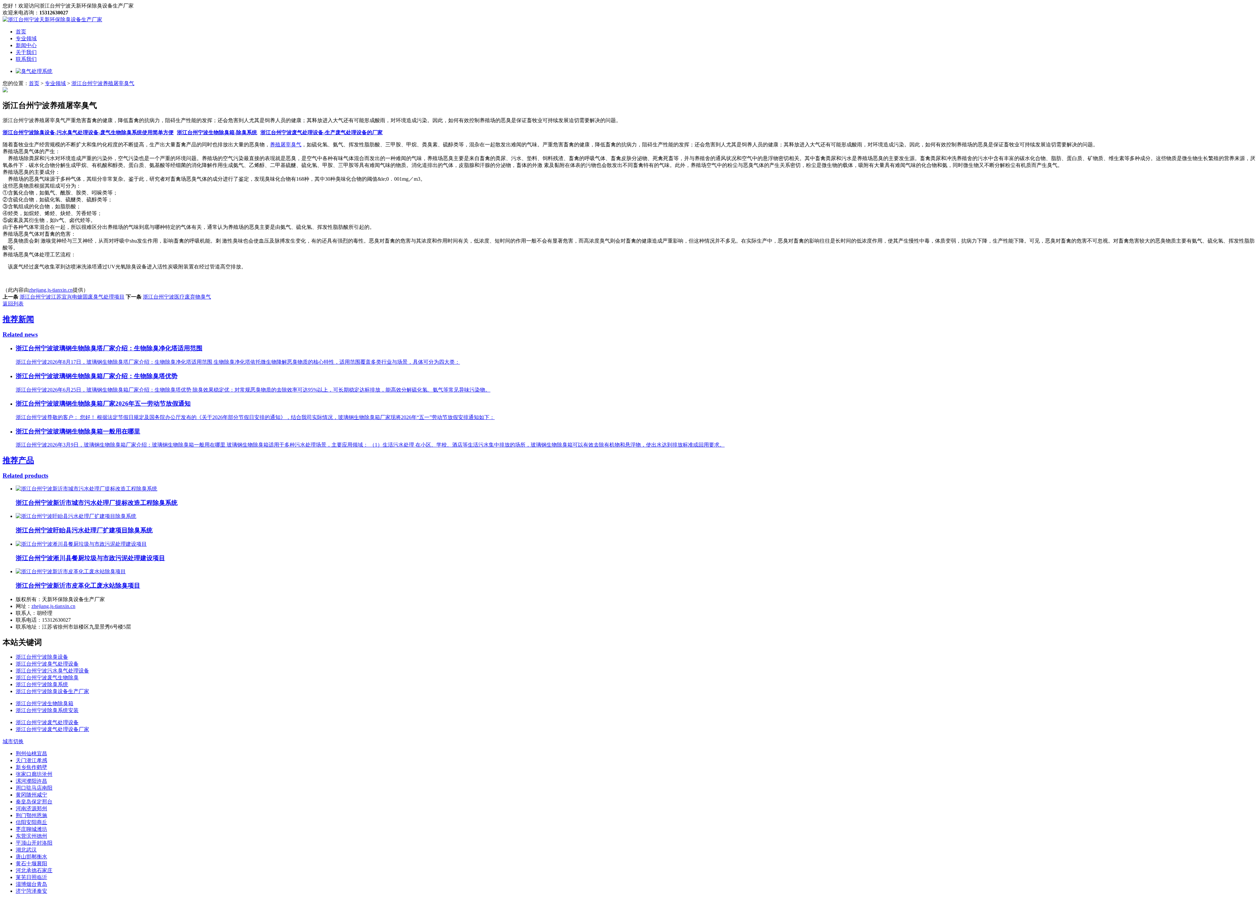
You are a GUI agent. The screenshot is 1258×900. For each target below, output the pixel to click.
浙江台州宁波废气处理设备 (47, 722)
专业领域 (26, 38)
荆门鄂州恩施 (31, 815)
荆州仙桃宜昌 (31, 753)
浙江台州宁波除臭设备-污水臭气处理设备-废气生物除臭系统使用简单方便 (88, 132)
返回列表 (13, 303)
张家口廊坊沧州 (34, 774)
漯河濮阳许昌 (31, 781)
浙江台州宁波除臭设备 (42, 657)
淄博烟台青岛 (31, 884)
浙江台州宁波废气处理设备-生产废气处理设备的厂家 (321, 132)
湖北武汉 (26, 850)
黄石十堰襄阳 (31, 863)
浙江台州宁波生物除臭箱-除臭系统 (217, 132)
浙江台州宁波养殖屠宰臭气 (102, 83)
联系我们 (26, 59)
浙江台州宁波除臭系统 (42, 684)
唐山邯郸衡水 (31, 856)
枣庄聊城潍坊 (31, 829)
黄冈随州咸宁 (31, 795)
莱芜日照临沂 (31, 877)
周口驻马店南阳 (34, 788)
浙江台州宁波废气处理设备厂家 (52, 729)
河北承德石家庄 (34, 870)
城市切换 (13, 741)
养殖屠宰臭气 (285, 144)
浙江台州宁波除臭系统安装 (47, 710)
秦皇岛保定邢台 (34, 801)
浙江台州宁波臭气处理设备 (47, 664)
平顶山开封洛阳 (34, 843)
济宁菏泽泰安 (31, 891)
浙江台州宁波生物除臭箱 (44, 703)
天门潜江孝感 (31, 760)
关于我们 (26, 52)
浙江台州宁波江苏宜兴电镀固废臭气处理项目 (72, 297)
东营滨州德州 (31, 836)
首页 (21, 31)
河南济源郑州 (31, 808)
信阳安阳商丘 (31, 822)
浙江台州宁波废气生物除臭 (47, 677)
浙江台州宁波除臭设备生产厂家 (52, 691)
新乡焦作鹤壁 (31, 767)
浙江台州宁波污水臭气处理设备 (52, 670)
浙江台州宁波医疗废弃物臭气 (177, 297)
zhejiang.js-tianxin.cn (51, 290)
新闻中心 (26, 45)
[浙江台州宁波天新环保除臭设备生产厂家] (52, 19)
